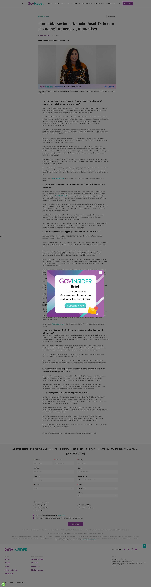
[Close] (100, 272)
